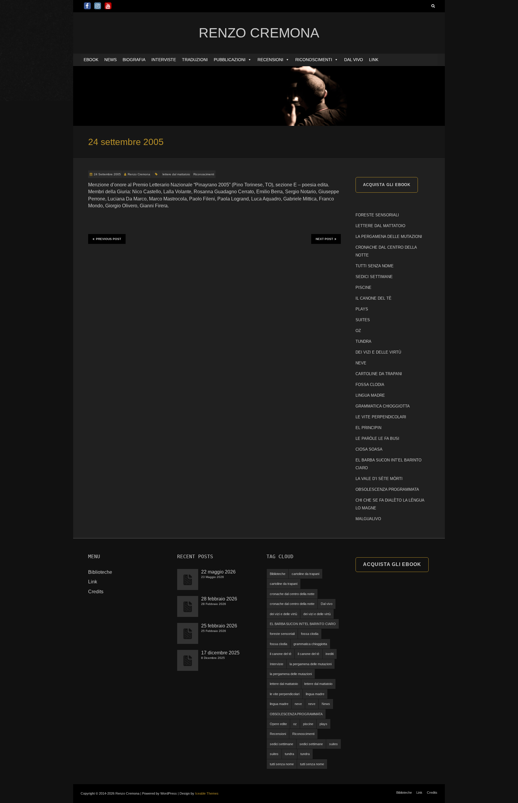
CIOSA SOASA (369, 449)
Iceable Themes (207, 793)
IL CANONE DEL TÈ (373, 298)
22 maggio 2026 (218, 571)
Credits (95, 591)
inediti (330, 654)
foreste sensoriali (282, 634)
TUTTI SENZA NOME (375, 266)
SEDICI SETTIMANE (374, 276)
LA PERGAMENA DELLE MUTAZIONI (389, 236)
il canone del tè (280, 654)
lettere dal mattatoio (176, 174)
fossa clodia (309, 634)
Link (373, 59)
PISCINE (363, 287)
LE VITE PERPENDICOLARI (381, 417)
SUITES (363, 320)
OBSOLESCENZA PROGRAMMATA (387, 489)
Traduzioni (195, 59)
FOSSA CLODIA (370, 384)
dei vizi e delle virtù (283, 614)
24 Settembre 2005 (107, 174)
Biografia (134, 59)
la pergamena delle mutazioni (311, 664)
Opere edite (278, 724)
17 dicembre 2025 (220, 652)
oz (295, 724)
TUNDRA (363, 341)
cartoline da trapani (305, 574)
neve (298, 704)
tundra (289, 754)
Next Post (324, 239)
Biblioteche (100, 572)
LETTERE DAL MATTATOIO (380, 226)
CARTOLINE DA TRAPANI (379, 374)
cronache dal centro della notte (292, 594)
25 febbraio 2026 (219, 625)
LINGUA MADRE (370, 395)
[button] (249, 60)
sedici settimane (281, 744)
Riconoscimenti (313, 59)
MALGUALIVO (368, 519)
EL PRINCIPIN (368, 427)
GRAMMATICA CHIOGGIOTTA (383, 406)
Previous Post (108, 239)
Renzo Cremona (139, 174)
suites (333, 744)
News (110, 59)
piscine (308, 724)
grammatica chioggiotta (310, 644)
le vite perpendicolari (284, 694)
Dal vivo (353, 59)
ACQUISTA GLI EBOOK (386, 184)
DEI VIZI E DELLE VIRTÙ (378, 352)
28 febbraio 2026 (219, 598)
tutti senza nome (282, 764)
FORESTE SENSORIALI (377, 215)
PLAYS (362, 309)
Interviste (163, 59)
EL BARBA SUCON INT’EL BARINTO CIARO (303, 624)
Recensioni (270, 59)
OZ (358, 330)
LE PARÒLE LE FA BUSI (377, 438)
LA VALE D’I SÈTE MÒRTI (379, 478)
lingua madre (315, 694)
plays (323, 724)
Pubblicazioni (230, 59)
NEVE (361, 363)
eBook (91, 59)
